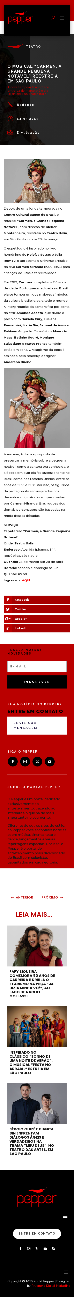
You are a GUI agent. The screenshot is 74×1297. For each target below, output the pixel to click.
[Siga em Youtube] (50, 761)
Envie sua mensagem (26, 725)
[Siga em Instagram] (25, 761)
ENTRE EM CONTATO (37, 1233)
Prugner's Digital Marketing (50, 1286)
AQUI (26, 580)
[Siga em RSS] (53, 1248)
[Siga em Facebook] (13, 761)
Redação (25, 104)
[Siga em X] (37, 761)
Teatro (33, 46)
